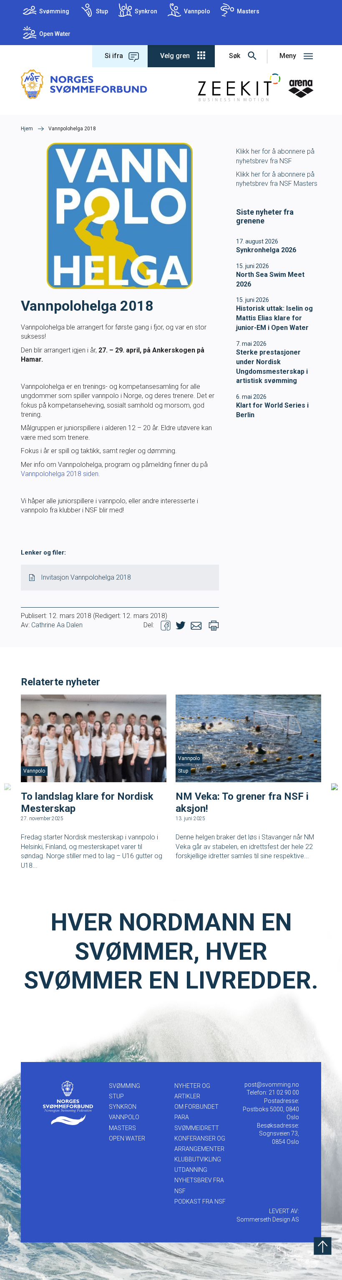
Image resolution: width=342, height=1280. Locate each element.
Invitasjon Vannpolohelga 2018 (86, 577)
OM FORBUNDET (196, 1106)
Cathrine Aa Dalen (57, 625)
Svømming (54, 11)
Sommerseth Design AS (267, 1219)
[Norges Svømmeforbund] (84, 84)
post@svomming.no (271, 1084)
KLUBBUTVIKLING (197, 1159)
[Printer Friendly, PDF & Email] (214, 625)
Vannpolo (197, 11)
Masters (248, 11)
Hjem (27, 129)
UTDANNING (190, 1169)
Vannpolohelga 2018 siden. (60, 474)
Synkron (146, 11)
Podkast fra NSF (200, 1201)
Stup (102, 11)
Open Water (54, 33)
